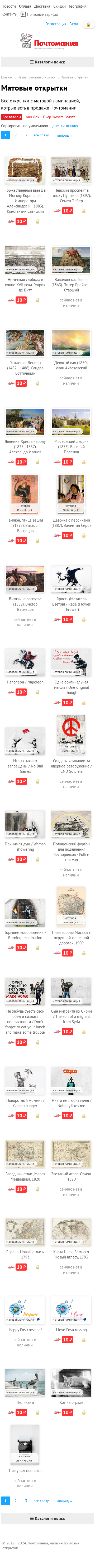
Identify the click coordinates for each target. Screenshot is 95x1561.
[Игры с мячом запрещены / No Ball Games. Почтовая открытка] (25, 734)
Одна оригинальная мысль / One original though (71, 687)
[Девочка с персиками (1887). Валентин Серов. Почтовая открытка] (71, 494)
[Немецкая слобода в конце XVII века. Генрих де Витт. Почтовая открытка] (25, 253)
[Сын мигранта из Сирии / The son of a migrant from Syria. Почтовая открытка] (71, 985)
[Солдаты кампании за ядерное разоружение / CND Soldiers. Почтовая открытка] (71, 734)
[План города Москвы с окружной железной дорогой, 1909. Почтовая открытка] (71, 906)
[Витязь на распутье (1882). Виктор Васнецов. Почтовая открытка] (25, 572)
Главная (6, 77)
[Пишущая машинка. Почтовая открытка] (25, 1444)
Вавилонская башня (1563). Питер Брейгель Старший (71, 285)
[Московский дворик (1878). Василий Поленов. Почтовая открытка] (71, 415)
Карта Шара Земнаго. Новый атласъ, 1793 (71, 1254)
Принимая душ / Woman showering (25, 846)
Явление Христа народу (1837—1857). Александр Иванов (25, 446)
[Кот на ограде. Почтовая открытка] (71, 1376)
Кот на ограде (71, 1402)
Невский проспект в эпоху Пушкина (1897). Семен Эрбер (71, 195)
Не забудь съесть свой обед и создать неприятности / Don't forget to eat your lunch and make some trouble (25, 1022)
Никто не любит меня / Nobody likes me (71, 1103)
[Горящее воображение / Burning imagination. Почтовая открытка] (25, 906)
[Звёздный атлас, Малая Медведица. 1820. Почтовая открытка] (25, 1147)
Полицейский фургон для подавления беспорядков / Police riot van (71, 851)
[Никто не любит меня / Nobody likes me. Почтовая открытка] (71, 1074)
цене (54, 125)
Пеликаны (25, 1402)
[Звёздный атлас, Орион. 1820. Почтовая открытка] (71, 1147)
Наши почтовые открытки (36, 77)
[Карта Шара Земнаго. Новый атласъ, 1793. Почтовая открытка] (71, 1225)
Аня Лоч (32, 117)
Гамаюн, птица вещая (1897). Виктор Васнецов (25, 525)
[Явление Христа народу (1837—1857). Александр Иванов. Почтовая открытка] (25, 415)
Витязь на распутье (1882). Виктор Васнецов (25, 604)
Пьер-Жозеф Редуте (59, 117)
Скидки (59, 6)
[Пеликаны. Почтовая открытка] (25, 1376)
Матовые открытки (74, 77)
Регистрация (55, 23)
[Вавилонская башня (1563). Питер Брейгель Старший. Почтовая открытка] (71, 253)
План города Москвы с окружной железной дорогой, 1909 (71, 937)
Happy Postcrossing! (25, 1329)
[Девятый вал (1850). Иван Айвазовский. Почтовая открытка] (71, 336)
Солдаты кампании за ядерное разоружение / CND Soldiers (71, 766)
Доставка (42, 6)
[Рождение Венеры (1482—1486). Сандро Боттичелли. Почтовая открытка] (25, 336)
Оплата (25, 6)
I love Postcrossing (71, 1329)
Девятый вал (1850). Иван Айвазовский (71, 365)
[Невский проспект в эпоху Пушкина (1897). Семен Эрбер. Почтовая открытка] (71, 164)
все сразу (41, 135)
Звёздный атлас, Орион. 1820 (71, 1176)
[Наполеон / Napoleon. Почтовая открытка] (25, 656)
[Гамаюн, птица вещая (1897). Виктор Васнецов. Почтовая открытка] (25, 494)
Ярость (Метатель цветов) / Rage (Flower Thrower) (71, 604)
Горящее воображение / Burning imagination (25, 935)
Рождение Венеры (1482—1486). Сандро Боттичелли (25, 368)
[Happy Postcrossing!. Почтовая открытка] (25, 1303)
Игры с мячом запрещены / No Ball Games (25, 766)
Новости (9, 6)
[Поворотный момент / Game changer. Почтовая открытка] (25, 1074)
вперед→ (65, 135)
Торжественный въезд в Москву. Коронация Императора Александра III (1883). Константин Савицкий (25, 201)
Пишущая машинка (25, 1470)
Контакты (9, 14)
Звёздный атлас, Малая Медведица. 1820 (25, 1176)
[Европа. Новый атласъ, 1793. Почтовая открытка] (25, 1225)
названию (69, 125)
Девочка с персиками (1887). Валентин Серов (71, 523)
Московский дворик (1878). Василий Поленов (71, 446)
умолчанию (38, 125)
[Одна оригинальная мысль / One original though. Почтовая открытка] (71, 656)
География (78, 6)
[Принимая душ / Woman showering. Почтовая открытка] (25, 818)
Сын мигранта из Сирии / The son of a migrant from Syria (71, 1016)
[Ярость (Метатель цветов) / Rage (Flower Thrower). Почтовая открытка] (71, 572)
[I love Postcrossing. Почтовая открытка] (71, 1303)
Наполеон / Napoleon (25, 682)
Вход (73, 23)
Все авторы (11, 117)
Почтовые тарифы (42, 14)
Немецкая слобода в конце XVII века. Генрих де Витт (25, 285)
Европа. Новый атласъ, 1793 (25, 1254)
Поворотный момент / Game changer (25, 1103)
